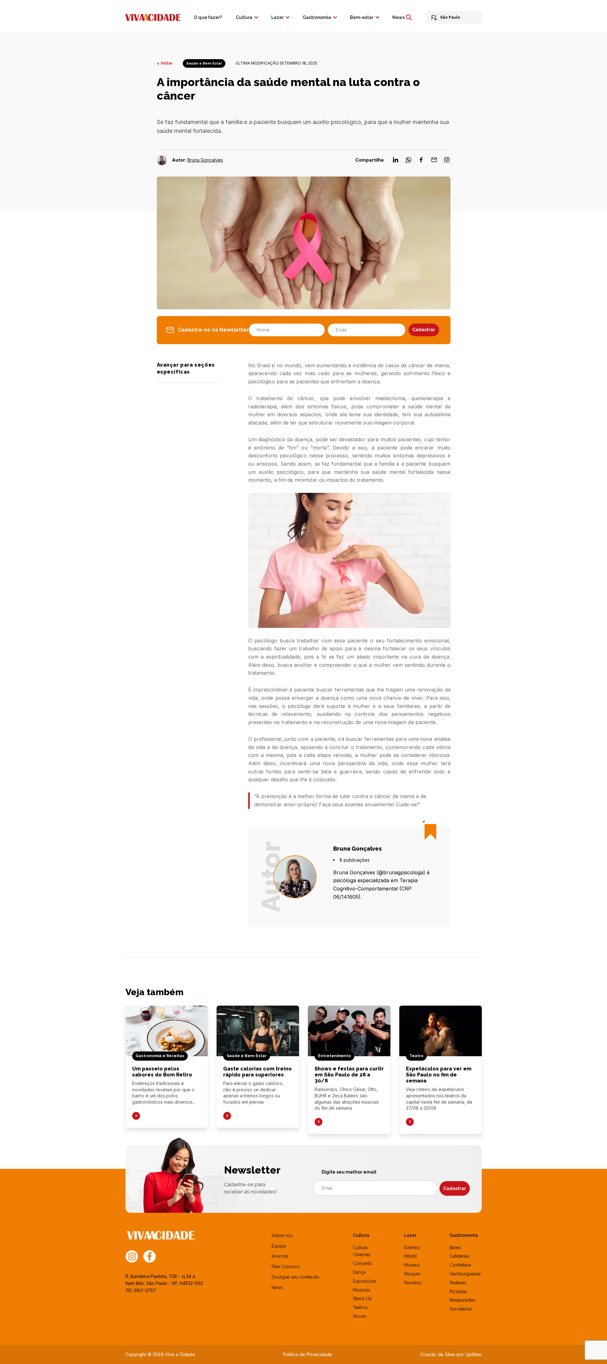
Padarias (458, 1282)
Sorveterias (461, 1308)
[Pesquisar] (408, 17)
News (398, 17)
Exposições (365, 1281)
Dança (359, 1272)
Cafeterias (459, 1256)
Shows (359, 1316)
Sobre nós (282, 1235)
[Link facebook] (149, 1256)
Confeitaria (460, 1265)
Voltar (167, 63)
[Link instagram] (132, 1256)
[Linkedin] (395, 161)
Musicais (361, 1290)
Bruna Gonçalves (205, 160)
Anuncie (280, 1256)
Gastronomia (317, 17)
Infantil (410, 1256)
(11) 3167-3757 (141, 1290)
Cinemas (362, 1254)
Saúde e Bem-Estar (204, 63)
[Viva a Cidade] (153, 17)
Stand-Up (362, 1298)
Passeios (413, 1282)
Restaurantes (462, 1300)
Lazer (277, 17)
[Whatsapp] (408, 161)
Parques (412, 1273)
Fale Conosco (286, 1266)
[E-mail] (434, 161)
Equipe (279, 1246)
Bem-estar (361, 17)
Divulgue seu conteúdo (295, 1277)
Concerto (362, 1263)
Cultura (244, 17)
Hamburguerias (465, 1273)
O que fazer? (208, 17)
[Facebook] (421, 161)
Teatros (360, 1307)
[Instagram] (447, 161)
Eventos (412, 1247)
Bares (455, 1247)
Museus (412, 1265)
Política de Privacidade (307, 1354)
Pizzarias (458, 1291)
